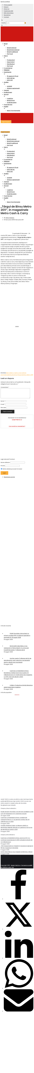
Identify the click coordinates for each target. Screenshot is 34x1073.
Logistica (10, 98)
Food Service (8, 105)
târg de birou (13, 375)
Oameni (6, 90)
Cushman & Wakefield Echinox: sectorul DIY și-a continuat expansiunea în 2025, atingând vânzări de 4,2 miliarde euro (16, 840)
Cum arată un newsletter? (17, 426)
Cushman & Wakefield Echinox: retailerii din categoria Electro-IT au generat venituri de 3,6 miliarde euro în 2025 (15, 819)
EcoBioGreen (8, 92)
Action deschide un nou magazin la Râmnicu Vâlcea (16, 852)
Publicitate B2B (8, 11)
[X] (18, 929)
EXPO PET (10, 80)
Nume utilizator (5, 462)
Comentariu (5, 387)
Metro (8, 373)
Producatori (11, 60)
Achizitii (9, 86)
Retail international (13, 50)
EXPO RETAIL (11, 78)
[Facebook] (18, 899)
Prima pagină (8, 5)
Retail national (11, 48)
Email (3, 404)
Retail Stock (11, 100)
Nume (3, 401)
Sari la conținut (5, 2)
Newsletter (7, 15)
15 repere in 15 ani (12, 76)
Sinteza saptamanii (13, 88)
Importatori (11, 62)
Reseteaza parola (9, 477)
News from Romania (13, 111)
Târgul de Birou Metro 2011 (25, 375)
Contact (6, 17)
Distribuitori (11, 64)
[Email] (18, 1011)
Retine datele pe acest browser (12, 469)
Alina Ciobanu (10, 218)
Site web (3, 407)
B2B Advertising (8, 13)
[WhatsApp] (18, 988)
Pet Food (10, 54)
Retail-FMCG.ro (15, 865)
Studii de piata (11, 102)
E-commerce (8, 68)
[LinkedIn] (18, 958)
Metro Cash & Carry (16, 373)
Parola (3, 466)
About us (6, 9)
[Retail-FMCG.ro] (8, 32)
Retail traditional (12, 52)
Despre (6, 7)
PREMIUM (6, 70)
